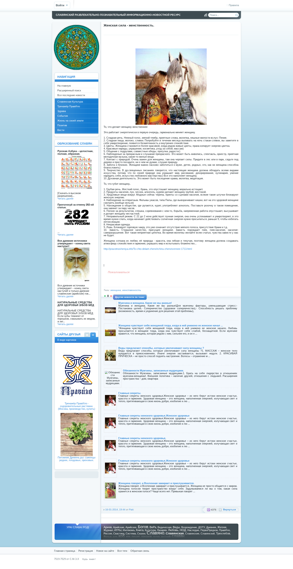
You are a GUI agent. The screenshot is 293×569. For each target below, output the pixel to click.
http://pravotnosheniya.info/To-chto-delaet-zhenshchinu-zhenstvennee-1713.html (148, 248)
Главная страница (64, 550)
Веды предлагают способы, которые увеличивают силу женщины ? (161, 348)
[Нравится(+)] (105, 296)
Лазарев (162, 530)
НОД (183, 530)
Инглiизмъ (129, 530)
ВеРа (153, 527)
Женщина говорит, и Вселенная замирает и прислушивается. (156, 483)
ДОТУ (201, 527)
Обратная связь (139, 550)
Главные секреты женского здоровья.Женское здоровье (153, 415)
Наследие (193, 530)
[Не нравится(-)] (111, 296)
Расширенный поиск (69, 90)
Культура (150, 530)
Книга (139, 530)
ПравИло (224, 530)
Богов (143, 527)
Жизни (221, 527)
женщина (115, 290)
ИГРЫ (117, 530)
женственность (131, 290)
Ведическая (164, 527)
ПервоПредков (209, 530)
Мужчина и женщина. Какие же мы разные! (145, 302)
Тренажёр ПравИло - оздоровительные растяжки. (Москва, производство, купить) (76, 406)
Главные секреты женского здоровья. (142, 438)
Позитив (62, 125)
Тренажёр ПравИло (68, 106)
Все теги (122, 550)
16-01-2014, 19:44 (115, 509)
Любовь (173, 530)
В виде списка (87, 334)
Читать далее (65, 198)
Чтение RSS (205, 15)
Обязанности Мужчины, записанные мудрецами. (153, 370)
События (62, 115)
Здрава (61, 111)
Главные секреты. (129, 393)
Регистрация (85, 550)
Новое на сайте (105, 550)
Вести (60, 130)
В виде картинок (93, 334)
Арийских (130, 527)
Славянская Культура (70, 101)
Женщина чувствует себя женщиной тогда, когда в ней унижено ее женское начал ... (170, 325)
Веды (176, 527)
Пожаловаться (119, 272)
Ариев (108, 527)
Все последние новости (71, 95)
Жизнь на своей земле (70, 120)
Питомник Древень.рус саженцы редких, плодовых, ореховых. (76, 459)
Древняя (211, 527)
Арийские (118, 527)
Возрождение (189, 527)
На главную (64, 85)
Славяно (155, 533)
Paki (131, 509)
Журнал (108, 530)
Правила (234, 5)
